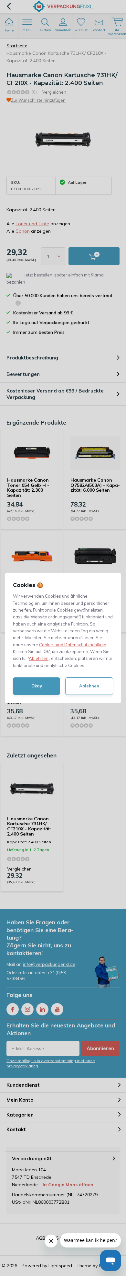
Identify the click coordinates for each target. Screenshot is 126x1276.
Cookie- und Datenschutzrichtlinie (72, 644)
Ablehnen (38, 658)
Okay (36, 685)
